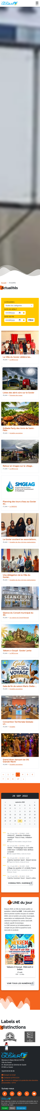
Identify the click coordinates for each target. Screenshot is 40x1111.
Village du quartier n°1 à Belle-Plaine (21, 868)
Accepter (4, 1108)
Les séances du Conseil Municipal (19, 617)
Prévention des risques (16, 395)
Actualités (12, 726)
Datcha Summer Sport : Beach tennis (21, 860)
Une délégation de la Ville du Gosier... (16, 576)
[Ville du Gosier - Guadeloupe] (15, 1055)
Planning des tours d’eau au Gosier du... (19, 502)
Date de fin (9, 316)
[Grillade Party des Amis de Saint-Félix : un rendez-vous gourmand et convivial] (20, 414)
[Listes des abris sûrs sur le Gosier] (20, 378)
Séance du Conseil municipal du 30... (18, 614)
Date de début (10, 309)
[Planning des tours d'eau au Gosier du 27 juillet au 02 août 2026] (20, 487)
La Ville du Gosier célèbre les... (17, 357)
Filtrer (30, 320)
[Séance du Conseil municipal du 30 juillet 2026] (20, 598)
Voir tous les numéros (19, 983)
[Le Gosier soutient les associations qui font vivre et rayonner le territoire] (20, 525)
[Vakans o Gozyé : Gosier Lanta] (20, 636)
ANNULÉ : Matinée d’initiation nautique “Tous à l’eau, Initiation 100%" (19, 837)
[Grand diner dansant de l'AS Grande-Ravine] (20, 745)
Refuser (12, 1108)
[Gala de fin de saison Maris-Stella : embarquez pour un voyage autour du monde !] (20, 672)
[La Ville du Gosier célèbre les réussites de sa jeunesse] (20, 342)
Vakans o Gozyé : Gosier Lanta (17, 650)
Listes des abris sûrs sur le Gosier (18, 392)
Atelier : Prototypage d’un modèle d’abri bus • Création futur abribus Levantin (20, 850)
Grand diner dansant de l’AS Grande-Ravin (16, 760)
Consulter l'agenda (19, 883)
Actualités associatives (16, 433)
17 (18, 779)
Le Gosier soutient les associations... (20, 539)
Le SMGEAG (13, 506)
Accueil (3, 283)
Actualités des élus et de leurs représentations (23, 542)
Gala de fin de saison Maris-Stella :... (20, 686)
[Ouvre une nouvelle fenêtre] (4, 1093)
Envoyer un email (9, 1075)
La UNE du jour (14, 359)
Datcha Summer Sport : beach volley (21, 878)
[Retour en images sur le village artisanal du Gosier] (20, 451)
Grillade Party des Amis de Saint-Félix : (18, 429)
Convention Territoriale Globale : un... (18, 723)
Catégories (9, 302)
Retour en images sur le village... (18, 466)
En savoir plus (21, 1108)
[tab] (7, 956)
